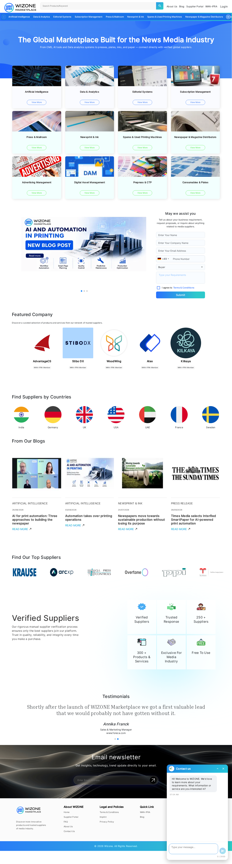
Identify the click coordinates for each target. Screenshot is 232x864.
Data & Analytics (41, 16)
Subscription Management (88, 16)
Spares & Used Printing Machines (164, 16)
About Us (68, 826)
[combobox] (180, 267)
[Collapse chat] (217, 768)
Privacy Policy (107, 821)
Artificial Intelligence (19, 16)
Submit (180, 295)
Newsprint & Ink (135, 16)
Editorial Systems (62, 16)
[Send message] (222, 851)
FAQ (66, 821)
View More (37, 102)
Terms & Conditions (109, 812)
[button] (228, 16)
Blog (142, 817)
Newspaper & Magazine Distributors (204, 16)
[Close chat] (223, 768)
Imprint (103, 817)
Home (66, 812)
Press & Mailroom (115, 16)
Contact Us (69, 831)
